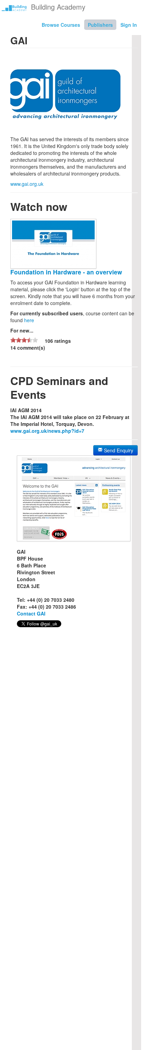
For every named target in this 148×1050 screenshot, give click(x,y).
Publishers (100, 24)
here (29, 320)
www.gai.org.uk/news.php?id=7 (47, 430)
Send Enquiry (118, 450)
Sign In (128, 24)
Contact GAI (31, 613)
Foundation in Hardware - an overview (66, 272)
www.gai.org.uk (26, 183)
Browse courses (61, 24)
